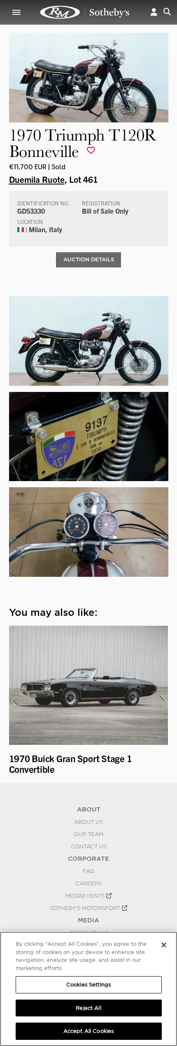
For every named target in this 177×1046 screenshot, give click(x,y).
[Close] (164, 945)
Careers (88, 883)
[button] (154, 12)
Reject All (88, 1008)
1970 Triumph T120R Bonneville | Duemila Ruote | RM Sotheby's (84, 12)
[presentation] (14, 700)
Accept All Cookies (88, 1031)
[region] (88, 989)
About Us (88, 821)
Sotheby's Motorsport (86, 908)
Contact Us (89, 846)
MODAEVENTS (85, 895)
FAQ (88, 871)
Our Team (88, 834)
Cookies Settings (88, 984)
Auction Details (88, 259)
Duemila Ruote (37, 179)
